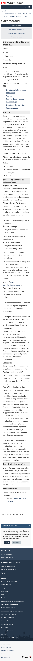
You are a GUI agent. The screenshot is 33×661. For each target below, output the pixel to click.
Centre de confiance (7, 557)
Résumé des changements (16, 29)
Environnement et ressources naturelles (12, 601)
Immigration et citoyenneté (9, 581)
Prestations (4, 591)
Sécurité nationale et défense (9, 604)
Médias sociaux (5, 644)
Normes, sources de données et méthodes (17, 14)
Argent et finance (6, 621)
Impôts (3, 598)
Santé (2, 594)
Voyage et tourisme (6, 584)
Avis (2, 654)
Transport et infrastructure (9, 614)
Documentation (12, 108)
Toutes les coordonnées (8, 566)
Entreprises (4, 588)
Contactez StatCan (6, 554)
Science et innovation (7, 624)
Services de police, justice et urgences (12, 611)
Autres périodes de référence (16, 33)
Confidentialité (5, 657)
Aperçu (9, 96)
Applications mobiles (7, 647)
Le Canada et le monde (7, 617)
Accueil (3, 11)
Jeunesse (3, 634)
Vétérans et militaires (7, 631)
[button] (17, 7)
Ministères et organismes (8, 569)
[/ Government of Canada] (12, 3)
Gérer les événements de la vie (10, 637)
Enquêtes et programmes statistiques (15, 16)
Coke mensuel (16, 25)
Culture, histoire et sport (8, 608)
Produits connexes (16, 37)
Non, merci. (16, 542)
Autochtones (4, 627)
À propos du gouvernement (9, 573)
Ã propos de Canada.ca (7, 650)
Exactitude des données (15, 105)
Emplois (3, 578)
